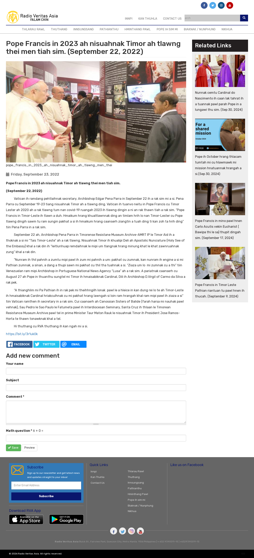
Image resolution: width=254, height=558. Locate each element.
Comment (15, 396)
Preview (29, 447)
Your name (14, 364)
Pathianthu (109, 29)
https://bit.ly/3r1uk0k (22, 334)
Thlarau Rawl (33, 29)
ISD (243, 553)
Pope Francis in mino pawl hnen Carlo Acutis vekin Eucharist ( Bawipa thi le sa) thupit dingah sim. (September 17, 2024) (218, 229)
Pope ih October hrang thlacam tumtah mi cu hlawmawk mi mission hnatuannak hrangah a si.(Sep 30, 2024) (218, 165)
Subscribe (46, 496)
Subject (12, 380)
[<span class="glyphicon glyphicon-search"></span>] (244, 18)
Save (14, 447)
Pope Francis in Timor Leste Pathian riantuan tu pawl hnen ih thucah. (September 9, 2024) (219, 290)
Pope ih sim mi (167, 29)
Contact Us (172, 18)
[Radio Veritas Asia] (34, 16)
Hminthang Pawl (137, 29)
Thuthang (59, 29)
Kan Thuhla (147, 18)
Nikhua (226, 29)
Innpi (128, 18)
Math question (19, 431)
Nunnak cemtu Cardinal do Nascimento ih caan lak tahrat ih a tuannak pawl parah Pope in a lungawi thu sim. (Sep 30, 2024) (219, 101)
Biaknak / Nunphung (200, 29)
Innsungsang (83, 29)
